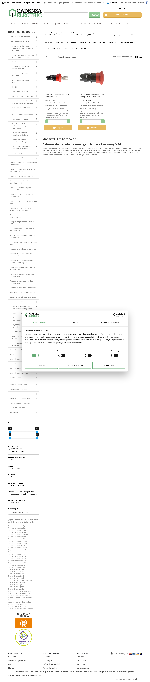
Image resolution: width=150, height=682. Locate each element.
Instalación (14, 412)
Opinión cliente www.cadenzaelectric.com (24, 675)
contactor (40, 671)
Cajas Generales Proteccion (20, 403)
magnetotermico (107, 671)
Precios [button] (59, 42)
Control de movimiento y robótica (20, 81)
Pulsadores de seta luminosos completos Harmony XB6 (21, 255)
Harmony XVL (19, 302)
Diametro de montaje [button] (87, 42)
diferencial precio (125, 671)
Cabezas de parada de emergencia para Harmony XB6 (22, 170)
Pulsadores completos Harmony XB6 (23, 249)
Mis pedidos (82, 660)
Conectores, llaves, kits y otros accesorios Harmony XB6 (21, 209)
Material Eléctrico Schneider (20, 37)
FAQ (10, 664)
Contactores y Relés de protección (20, 74)
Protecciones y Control (20, 119)
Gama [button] (101, 42)
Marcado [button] (112, 42)
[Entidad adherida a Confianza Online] (23, 628)
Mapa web (12, 668)
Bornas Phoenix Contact (18, 389)
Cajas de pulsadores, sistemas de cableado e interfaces (23, 56)
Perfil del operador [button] (127, 42)
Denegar (41, 365)
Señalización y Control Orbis (20, 398)
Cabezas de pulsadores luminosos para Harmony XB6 (22, 182)
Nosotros (12, 656)
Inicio (12, 23)
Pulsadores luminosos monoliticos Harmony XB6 (22, 282)
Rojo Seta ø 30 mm (17, 485)
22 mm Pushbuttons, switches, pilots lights (20, 134)
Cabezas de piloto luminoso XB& (21, 176)
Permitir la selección (75, 365)
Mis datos (81, 664)
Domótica (15, 87)
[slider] (10, 432)
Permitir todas (108, 365)
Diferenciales (39, 23)
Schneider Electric (17, 449)
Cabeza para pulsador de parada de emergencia (26, 494)
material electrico (24, 671)
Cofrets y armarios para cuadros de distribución (20, 67)
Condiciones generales (17, 660)
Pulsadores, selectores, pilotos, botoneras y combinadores (20, 126)
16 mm (13, 460)
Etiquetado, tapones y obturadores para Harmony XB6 (22, 230)
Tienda (23, 23)
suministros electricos (86, 671)
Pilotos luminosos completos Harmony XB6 (23, 243)
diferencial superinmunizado (60, 671)
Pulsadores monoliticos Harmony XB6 (23, 288)
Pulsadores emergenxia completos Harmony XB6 (22, 268)
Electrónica (14, 394)
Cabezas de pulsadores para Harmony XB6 (20, 189)
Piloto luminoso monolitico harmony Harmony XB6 (22, 236)
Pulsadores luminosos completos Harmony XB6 (22, 275)
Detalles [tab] (75, 323)
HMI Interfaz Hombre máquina (22, 96)
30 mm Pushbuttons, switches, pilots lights (20, 140)
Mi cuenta (125, 8)
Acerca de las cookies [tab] (110, 323)
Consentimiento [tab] (39, 323)
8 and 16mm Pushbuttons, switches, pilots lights (22, 147)
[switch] (61, 355)
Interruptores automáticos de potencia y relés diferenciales (22, 102)
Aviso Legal (47, 660)
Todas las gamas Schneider (20, 41)
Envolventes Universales (20, 91)
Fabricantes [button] (71, 42)
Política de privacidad (51, 664)
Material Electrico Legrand (19, 373)
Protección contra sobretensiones (16, 379)
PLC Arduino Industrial (18, 408)
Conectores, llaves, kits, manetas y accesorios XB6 (22, 216)
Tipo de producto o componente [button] (56, 48)
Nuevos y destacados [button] (80, 48)
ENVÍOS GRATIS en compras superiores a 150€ (21, 3)
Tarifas (115, 23)
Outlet (12, 417)
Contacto (46, 656)
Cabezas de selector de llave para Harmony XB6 (22, 195)
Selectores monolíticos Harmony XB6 (23, 297)
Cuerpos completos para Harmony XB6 (22, 223)
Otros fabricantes (17, 451)
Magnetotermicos (61, 23)
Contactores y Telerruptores (91, 23)
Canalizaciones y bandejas (21, 62)
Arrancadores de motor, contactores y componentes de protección (23, 48)
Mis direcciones (83, 668)
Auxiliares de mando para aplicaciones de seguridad (22, 307)
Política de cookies (50, 668)
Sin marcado (15, 477)
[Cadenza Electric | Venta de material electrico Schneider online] (25, 13)
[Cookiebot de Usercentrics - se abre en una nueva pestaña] (115, 315)
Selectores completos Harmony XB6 (22, 292)
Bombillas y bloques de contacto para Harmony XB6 (23, 163)
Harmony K (18, 153)
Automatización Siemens (19, 384)
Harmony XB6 (19, 158)
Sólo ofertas (15, 503)
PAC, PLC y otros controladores (23, 114)
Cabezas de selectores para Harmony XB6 (23, 202)
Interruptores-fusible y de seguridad (21, 109)
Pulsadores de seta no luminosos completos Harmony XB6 (22, 261)
